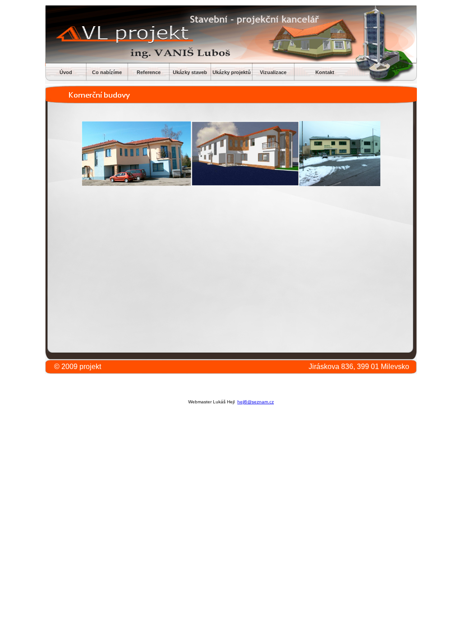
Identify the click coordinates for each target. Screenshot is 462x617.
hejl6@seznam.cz (255, 401)
